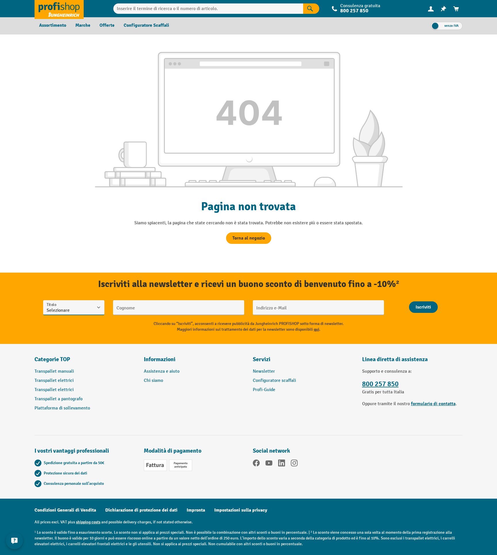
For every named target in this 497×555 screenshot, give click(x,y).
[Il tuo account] (431, 9)
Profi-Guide (264, 390)
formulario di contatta (433, 404)
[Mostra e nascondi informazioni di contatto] (14, 540)
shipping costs (88, 522)
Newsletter (264, 371)
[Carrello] (456, 9)
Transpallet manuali (54, 371)
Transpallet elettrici (54, 380)
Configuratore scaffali (274, 380)
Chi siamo (153, 380)
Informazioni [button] (159, 359)
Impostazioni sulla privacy (240, 510)
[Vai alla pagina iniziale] (59, 8)
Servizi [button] (261, 359)
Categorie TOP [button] (52, 359)
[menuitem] (431, 9)
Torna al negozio (248, 238)
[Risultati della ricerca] (311, 8)
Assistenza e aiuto (161, 371)
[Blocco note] (443, 9)
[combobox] (208, 8)
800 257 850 (380, 384)
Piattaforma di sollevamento (62, 408)
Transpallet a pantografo (59, 399)
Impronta (196, 510)
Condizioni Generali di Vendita (65, 510)
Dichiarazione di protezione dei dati (141, 510)
